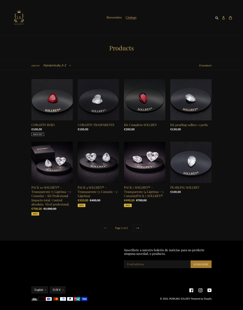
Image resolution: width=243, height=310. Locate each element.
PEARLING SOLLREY (179, 298)
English (39, 290)
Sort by (35, 65)
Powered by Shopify (201, 298)
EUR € (57, 290)
